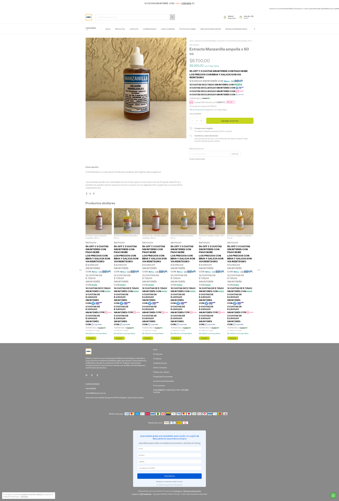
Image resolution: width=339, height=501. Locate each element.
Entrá (230, 16)
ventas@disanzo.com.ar (96, 393)
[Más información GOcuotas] (230, 102)
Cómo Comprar (168, 29)
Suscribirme (169, 476)
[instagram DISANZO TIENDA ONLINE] (86, 375)
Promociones (159, 385)
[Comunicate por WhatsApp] (333, 495)
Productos (120, 29)
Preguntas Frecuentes (210, 29)
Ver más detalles (195, 113)
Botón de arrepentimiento (192, 491)
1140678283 (91, 388)
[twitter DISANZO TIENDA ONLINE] (97, 375)
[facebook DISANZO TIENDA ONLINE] (92, 375)
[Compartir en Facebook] (87, 193)
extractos (221, 41)
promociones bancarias (236, 29)
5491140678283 (92, 384)
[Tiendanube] (141, 495)
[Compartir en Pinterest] (94, 193)
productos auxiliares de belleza (206, 41)
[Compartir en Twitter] (90, 193)
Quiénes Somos (149, 29)
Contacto (134, 29)
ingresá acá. (177, 491)
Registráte (231, 18)
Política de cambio (187, 29)
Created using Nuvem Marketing (169, 485)
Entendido (24, 497)
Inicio (108, 29)
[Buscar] (172, 17)
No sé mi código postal (197, 159)
